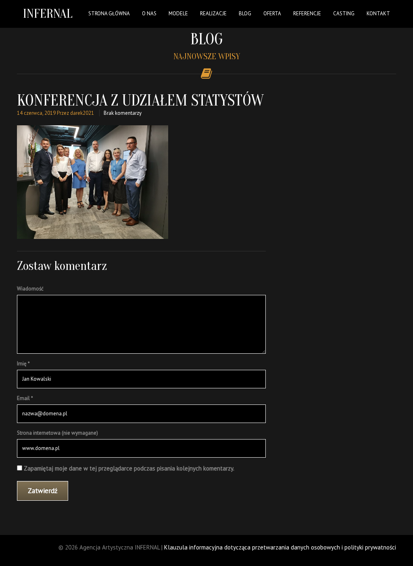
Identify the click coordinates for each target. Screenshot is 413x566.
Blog (245, 13)
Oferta (272, 13)
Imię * (23, 363)
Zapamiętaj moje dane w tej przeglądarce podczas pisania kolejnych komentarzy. (129, 468)
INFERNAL (48, 13)
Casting (344, 13)
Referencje (307, 13)
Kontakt (378, 13)
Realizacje (213, 13)
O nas (149, 13)
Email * (25, 398)
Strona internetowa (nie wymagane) (57, 432)
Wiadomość (30, 288)
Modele (178, 13)
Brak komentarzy (123, 113)
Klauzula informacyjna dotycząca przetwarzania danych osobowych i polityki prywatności (280, 547)
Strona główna (109, 13)
